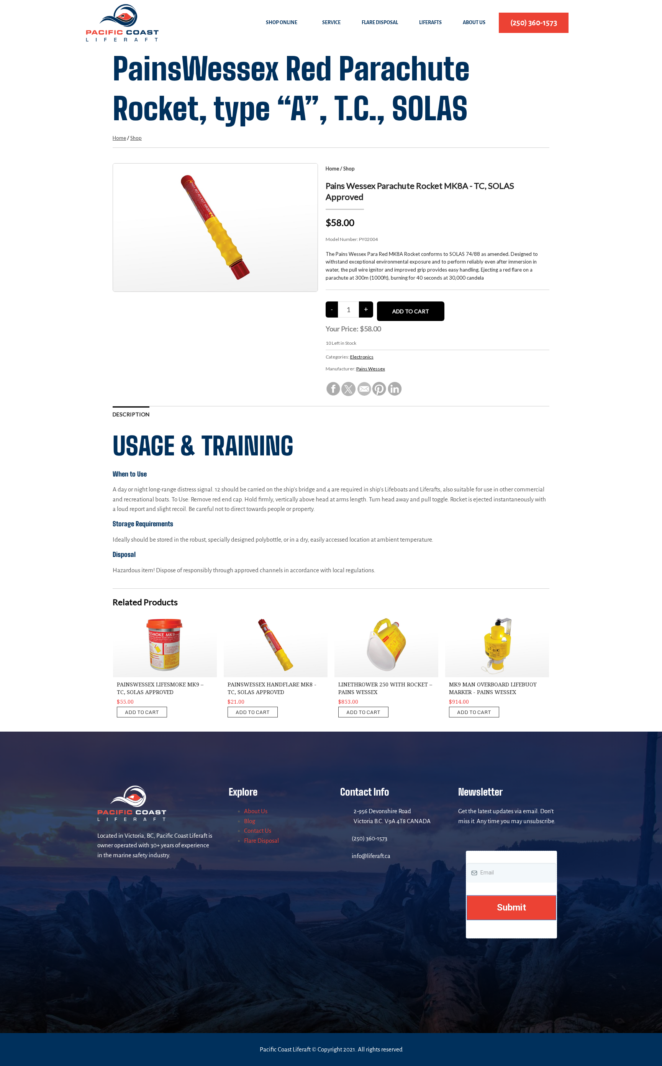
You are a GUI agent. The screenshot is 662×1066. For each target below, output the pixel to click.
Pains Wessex (370, 369)
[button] (283, 23)
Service (331, 22)
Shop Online (281, 22)
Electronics (362, 357)
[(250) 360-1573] (344, 838)
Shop (136, 138)
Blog (249, 821)
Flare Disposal (380, 22)
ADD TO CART (142, 712)
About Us (474, 22)
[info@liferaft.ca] (344, 856)
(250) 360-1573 (369, 838)
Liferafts (430, 22)
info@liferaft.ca (371, 856)
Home (119, 138)
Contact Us (257, 830)
